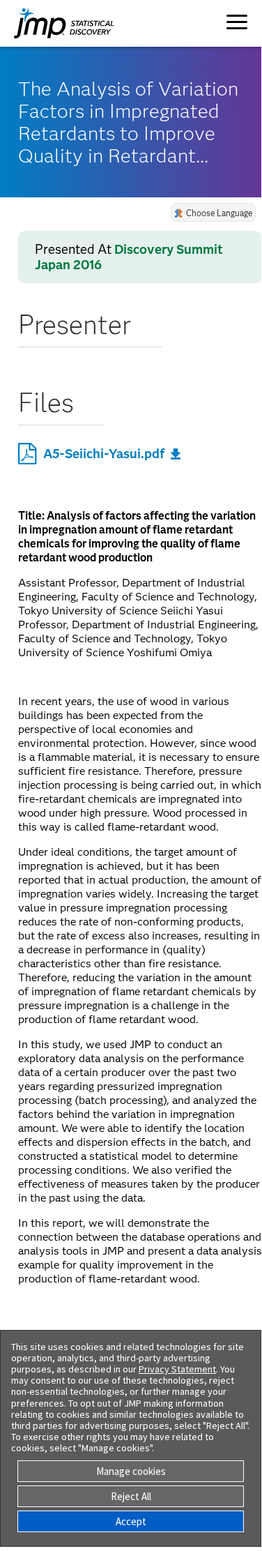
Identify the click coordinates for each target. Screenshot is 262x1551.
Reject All (131, 1496)
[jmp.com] (50, 23)
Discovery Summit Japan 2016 (129, 257)
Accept (131, 1521)
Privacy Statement (177, 1369)
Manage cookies (131, 1471)
